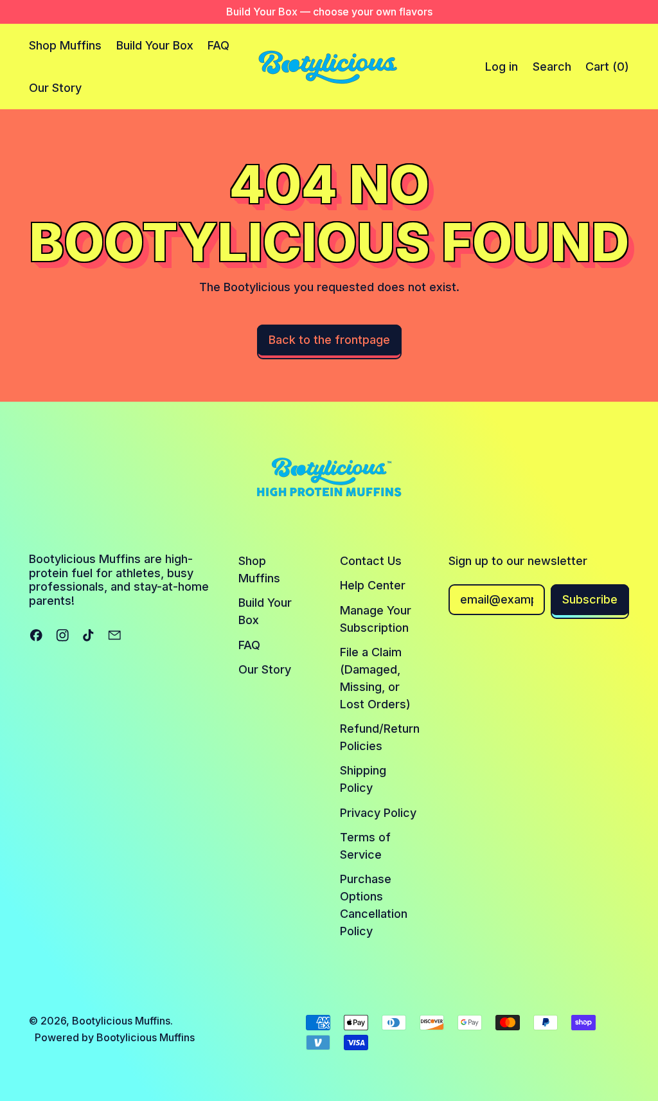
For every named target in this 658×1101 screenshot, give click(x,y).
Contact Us (371, 561)
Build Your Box (154, 45)
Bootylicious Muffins (121, 1020)
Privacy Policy (378, 812)
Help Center (372, 585)
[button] (551, 67)
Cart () (607, 71)
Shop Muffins (65, 45)
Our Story (55, 87)
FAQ (218, 45)
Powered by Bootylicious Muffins (115, 1037)
